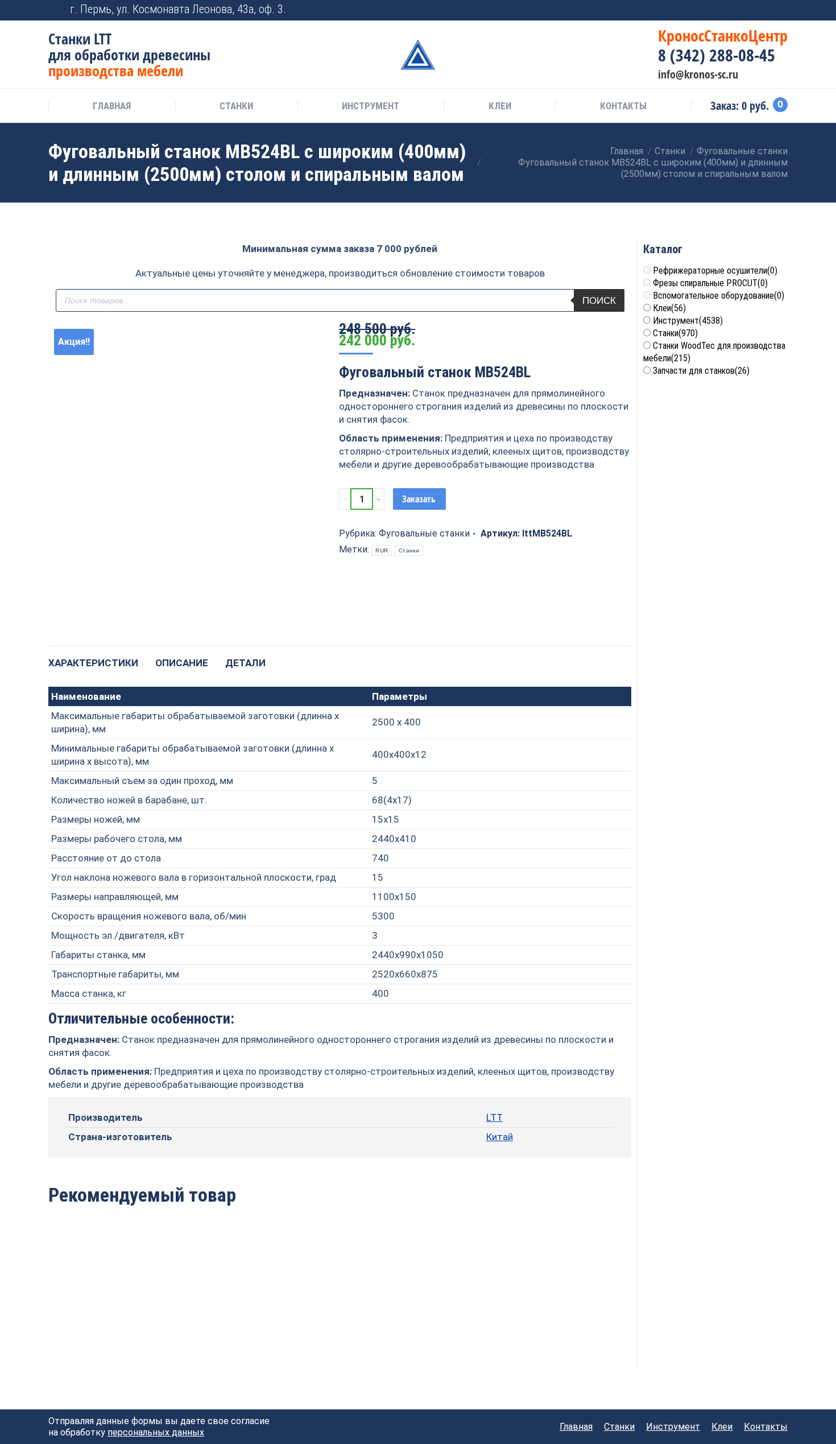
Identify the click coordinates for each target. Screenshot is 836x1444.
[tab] (93, 657)
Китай (499, 1136)
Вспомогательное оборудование (718, 295)
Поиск (599, 300)
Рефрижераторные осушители (715, 270)
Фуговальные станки (424, 533)
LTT (494, 1117)
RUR (381, 550)
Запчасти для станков (701, 370)
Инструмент (688, 320)
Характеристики (93, 663)
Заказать (419, 499)
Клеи (669, 308)
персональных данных (155, 1432)
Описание (181, 663)
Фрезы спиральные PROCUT (710, 283)
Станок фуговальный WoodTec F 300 (339, 1310)
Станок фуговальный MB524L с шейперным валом (457, 1316)
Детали (245, 663)
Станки (409, 550)
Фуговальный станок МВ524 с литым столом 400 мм (103, 1316)
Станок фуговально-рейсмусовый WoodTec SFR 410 (222, 1316)
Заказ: (746, 105)
